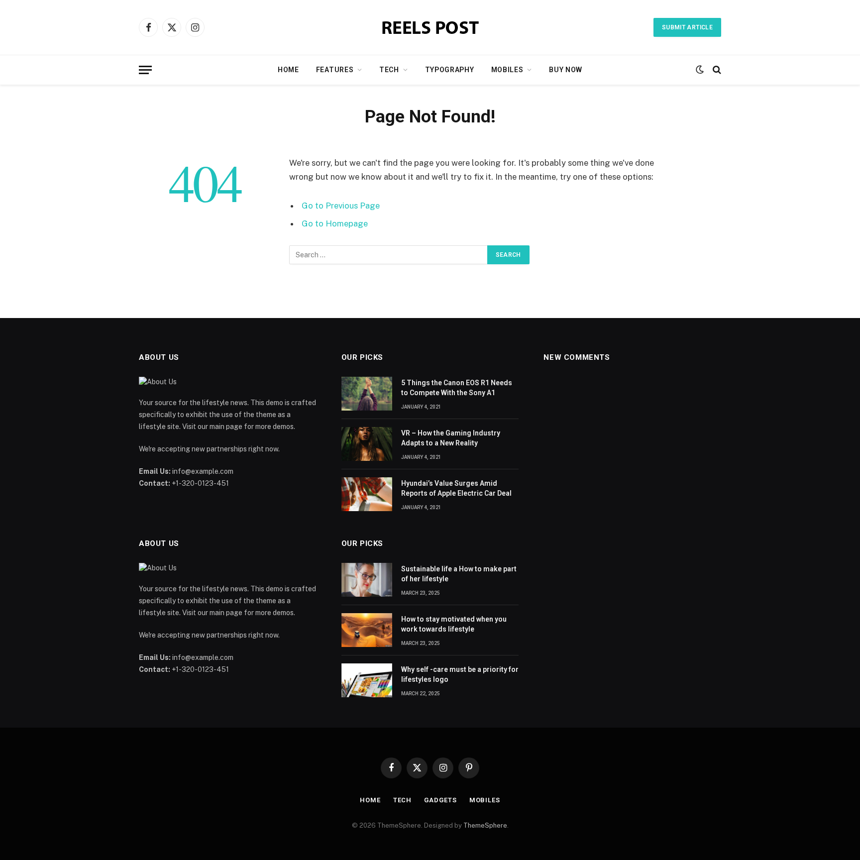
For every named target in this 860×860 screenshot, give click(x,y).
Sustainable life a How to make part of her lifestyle (459, 574)
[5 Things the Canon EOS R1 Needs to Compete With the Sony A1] (366, 394)
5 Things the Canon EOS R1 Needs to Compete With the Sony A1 (456, 388)
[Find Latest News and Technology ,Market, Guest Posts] (430, 27)
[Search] (716, 70)
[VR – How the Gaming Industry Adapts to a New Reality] (366, 444)
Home (288, 70)
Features (335, 70)
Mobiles (507, 70)
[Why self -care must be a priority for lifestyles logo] (366, 680)
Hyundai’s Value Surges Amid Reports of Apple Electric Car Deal (456, 488)
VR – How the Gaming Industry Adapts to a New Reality (450, 438)
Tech (389, 70)
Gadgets (440, 800)
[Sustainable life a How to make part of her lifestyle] (366, 580)
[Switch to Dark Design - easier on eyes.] (699, 69)
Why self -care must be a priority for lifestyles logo (460, 674)
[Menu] (145, 70)
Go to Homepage (335, 223)
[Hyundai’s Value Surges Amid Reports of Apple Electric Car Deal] (366, 494)
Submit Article (687, 27)
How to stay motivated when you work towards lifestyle (454, 624)
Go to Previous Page (341, 206)
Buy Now (565, 70)
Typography (449, 70)
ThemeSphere (485, 825)
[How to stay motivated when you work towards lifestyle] (366, 630)
